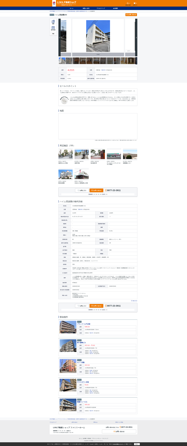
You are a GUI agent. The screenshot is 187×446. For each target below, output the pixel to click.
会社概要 (115, 8)
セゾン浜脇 (80, 362)
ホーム (71, 8)
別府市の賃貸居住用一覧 (81, 11)
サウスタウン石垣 (83, 382)
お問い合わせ (132, 14)
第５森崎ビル (81, 342)
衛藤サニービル (82, 402)
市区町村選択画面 (71, 11)
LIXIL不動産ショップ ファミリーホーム (58, 11)
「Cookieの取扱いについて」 (118, 444)
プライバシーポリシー (97, 438)
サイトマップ (105, 438)
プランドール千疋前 (83, 324)
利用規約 (89, 438)
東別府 (91, 352)
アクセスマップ (53, 422)
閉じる (137, 444)
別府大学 (103, 70)
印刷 (53, 33)
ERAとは (95, 422)
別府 (90, 350)
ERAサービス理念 (119, 422)
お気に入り (83, 190)
